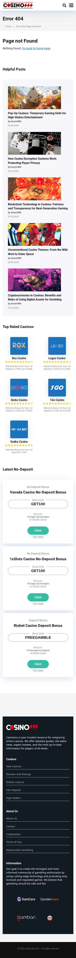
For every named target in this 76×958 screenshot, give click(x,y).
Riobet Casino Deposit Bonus (38, 625)
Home (8, 26)
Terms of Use (14, 842)
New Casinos (13, 766)
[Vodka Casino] (19, 437)
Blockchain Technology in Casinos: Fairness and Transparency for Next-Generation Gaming (38, 206)
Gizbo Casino (19, 400)
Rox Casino (19, 358)
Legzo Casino (57, 358)
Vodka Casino (19, 441)
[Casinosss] (18, 5)
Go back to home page (36, 48)
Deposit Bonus (38, 620)
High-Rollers (13, 798)
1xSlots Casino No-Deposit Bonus (38, 559)
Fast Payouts (13, 790)
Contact (10, 826)
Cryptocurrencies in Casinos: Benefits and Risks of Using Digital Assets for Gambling (35, 297)
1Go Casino (57, 400)
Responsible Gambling (19, 850)
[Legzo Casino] (57, 353)
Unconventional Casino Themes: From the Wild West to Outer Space (38, 252)
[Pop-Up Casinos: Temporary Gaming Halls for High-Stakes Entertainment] (34, 98)
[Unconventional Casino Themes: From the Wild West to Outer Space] (34, 235)
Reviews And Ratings (18, 774)
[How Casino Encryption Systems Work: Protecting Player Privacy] (34, 144)
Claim (38, 530)
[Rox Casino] (19, 353)
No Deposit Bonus (38, 487)
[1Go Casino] (57, 395)
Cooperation (13, 834)
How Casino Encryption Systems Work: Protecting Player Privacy (32, 160)
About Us (11, 818)
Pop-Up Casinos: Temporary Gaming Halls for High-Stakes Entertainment (37, 115)
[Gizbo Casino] (19, 395)
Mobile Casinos (15, 782)
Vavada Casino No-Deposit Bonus (38, 492)
